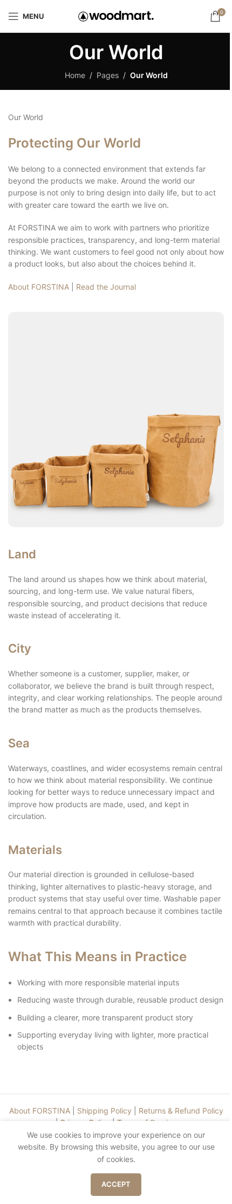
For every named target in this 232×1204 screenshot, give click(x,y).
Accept (116, 1184)
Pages (108, 75)
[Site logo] (116, 15)
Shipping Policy (104, 1110)
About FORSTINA (38, 286)
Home (75, 75)
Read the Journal (106, 286)
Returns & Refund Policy (181, 1110)
